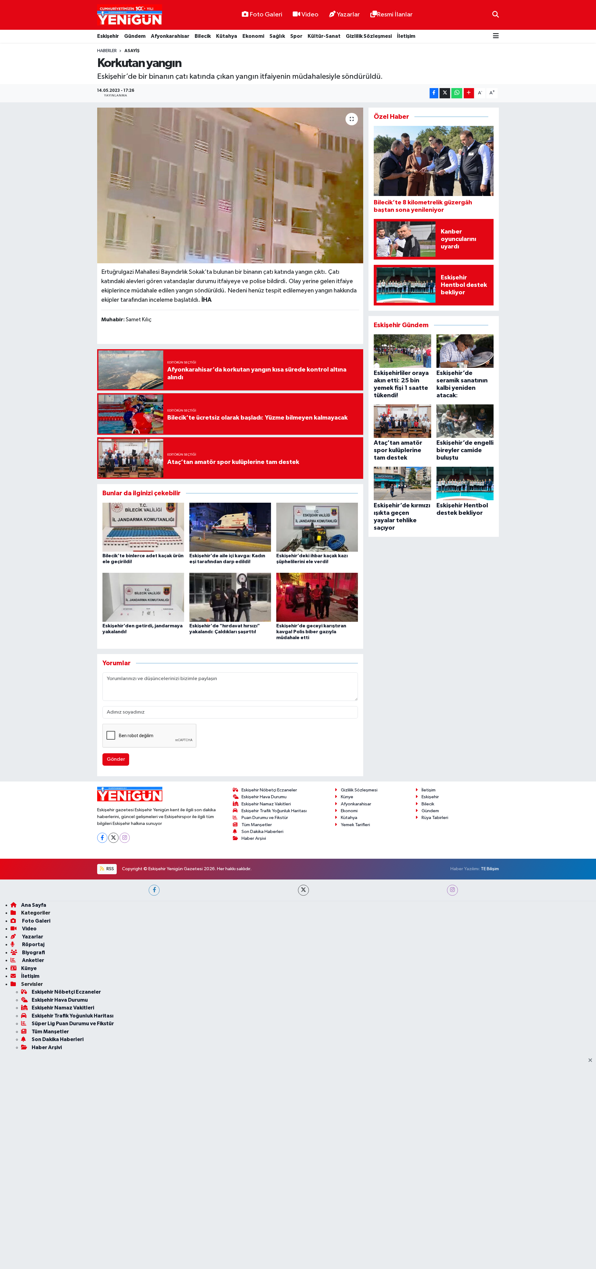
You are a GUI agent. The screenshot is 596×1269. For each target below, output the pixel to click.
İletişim (406, 36)
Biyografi (33, 952)
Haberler (107, 51)
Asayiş (132, 51)
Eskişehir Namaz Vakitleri (266, 804)
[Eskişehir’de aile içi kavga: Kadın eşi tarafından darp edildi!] (230, 527)
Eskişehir (108, 36)
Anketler (32, 960)
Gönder (116, 759)
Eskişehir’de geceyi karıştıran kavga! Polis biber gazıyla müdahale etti (311, 631)
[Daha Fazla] (469, 93)
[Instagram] (125, 838)
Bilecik (203, 36)
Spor (296, 36)
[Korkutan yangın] (230, 185)
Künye (347, 797)
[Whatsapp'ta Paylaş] (456, 93)
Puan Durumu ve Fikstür (265, 817)
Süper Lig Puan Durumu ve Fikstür (73, 1023)
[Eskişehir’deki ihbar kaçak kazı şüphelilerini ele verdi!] (317, 527)
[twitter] (303, 890)
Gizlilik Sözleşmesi (369, 36)
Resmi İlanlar (395, 14)
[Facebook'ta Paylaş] (434, 93)
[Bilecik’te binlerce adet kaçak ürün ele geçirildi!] (143, 527)
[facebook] (154, 890)
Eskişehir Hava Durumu (264, 797)
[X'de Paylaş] (445, 93)
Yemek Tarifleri (355, 824)
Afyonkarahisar (170, 36)
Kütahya (226, 36)
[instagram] (452, 890)
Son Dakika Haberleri (262, 831)
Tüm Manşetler (257, 824)
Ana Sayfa (33, 905)
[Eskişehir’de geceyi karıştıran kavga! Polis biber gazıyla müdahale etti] (317, 597)
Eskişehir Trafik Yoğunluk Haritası (274, 810)
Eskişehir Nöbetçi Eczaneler (269, 790)
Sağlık (277, 36)
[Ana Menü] (496, 36)
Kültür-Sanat (324, 36)
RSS (110, 868)
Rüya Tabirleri (435, 817)
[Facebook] (102, 838)
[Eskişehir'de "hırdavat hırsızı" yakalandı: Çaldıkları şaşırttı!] (230, 597)
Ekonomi (253, 36)
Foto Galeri (266, 14)
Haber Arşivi (254, 838)
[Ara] (495, 14)
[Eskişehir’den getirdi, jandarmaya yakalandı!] (143, 597)
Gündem (135, 36)
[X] (113, 838)
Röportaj (32, 944)
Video (309, 14)
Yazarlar (348, 14)
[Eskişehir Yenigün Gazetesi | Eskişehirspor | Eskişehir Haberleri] (129, 15)
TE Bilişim (490, 868)
